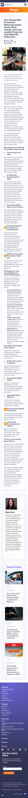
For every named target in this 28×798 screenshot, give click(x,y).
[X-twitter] (8, 750)
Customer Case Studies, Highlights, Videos (13, 723)
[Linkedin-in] (14, 750)
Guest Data (5, 693)
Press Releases (6, 712)
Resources (5, 718)
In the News (5, 710)
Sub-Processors (7, 786)
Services (5, 738)
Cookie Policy (15, 786)
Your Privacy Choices (18, 794)
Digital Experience (7, 700)
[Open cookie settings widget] (3, 795)
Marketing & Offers (8, 689)
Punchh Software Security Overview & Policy (14, 784)
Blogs (3, 721)
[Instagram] (25, 750)
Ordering (4, 691)
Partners (5, 742)
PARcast (4, 734)
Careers (4, 708)
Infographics (6, 732)
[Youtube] (20, 750)
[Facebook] (2, 750)
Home (5, 75)
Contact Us (5, 715)
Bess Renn (10, 512)
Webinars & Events (8, 726)
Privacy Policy (5, 783)
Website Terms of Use (15, 783)
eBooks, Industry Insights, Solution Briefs (13, 729)
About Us (5, 706)
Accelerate (5, 698)
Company (5, 704)
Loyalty (4, 696)
